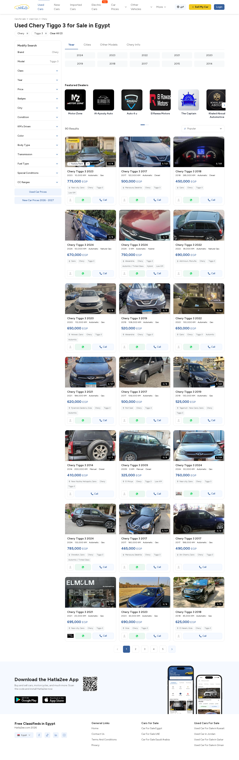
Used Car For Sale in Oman (209, 745)
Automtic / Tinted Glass (132, 266)
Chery (90, 188)
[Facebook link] (39, 735)
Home (95, 728)
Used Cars (41, 7)
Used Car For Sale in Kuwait (209, 728)
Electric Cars (99, 7)
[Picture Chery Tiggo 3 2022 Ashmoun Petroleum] (198, 225)
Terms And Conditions (104, 739)
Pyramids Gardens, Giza (81, 408)
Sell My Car (201, 6)
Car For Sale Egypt (151, 728)
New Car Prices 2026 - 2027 (38, 200)
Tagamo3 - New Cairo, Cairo (191, 408)
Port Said (129, 408)
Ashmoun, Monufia (188, 261)
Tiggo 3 (100, 188)
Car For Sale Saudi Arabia (155, 739)
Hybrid (150, 266)
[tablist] (144, 44)
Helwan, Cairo (77, 334)
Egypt (24, 735)
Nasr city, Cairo (77, 188)
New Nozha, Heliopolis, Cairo (83, 481)
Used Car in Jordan (204, 733)
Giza (127, 628)
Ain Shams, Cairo (187, 555)
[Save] (112, 141)
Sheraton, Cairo (78, 555)
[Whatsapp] (83, 200)
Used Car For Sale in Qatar (208, 739)
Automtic (72, 340)
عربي (182, 6)
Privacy (95, 745)
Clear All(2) (56, 33)
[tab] (71, 44)
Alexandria (129, 261)
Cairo (182, 188)
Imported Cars (76, 7)
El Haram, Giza (186, 628)
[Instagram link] (64, 735)
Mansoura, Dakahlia (133, 188)
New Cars (57, 7)
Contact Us (98, 733)
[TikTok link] (47, 735)
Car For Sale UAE (150, 733)
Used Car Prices (38, 191)
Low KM (71, 193)
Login (219, 6)
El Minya (129, 481)
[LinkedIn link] (56, 735)
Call (105, 199)
